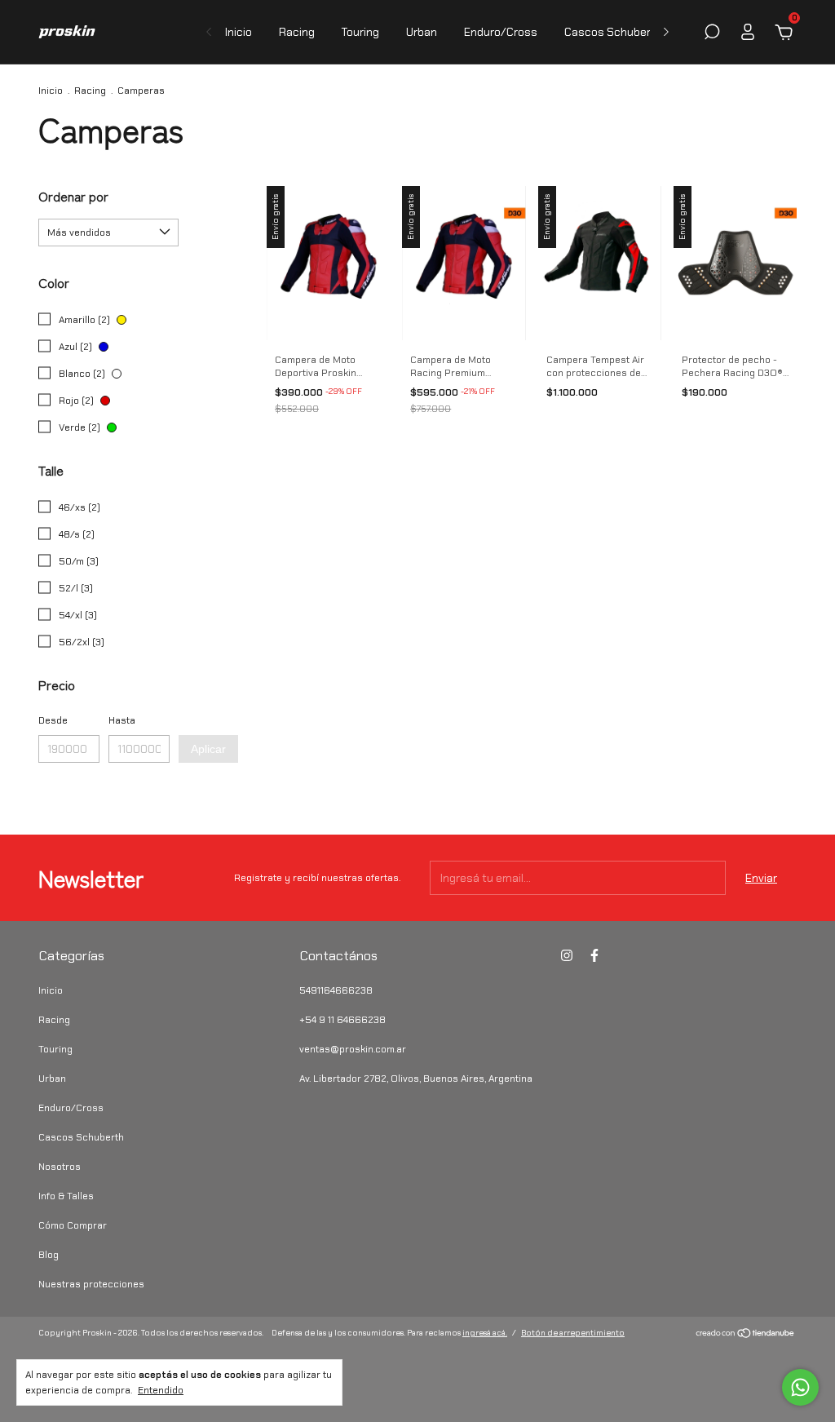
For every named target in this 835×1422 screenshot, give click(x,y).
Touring (360, 31)
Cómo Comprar (72, 1225)
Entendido (160, 1390)
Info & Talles (66, 1196)
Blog (48, 1254)
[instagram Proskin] (566, 955)
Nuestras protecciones (91, 1284)
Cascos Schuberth (613, 31)
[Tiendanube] (746, 1334)
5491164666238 (336, 990)
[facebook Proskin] (594, 955)
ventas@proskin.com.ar (352, 1049)
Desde (53, 720)
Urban (421, 31)
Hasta (121, 720)
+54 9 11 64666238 (342, 1019)
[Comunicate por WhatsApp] (800, 1387)
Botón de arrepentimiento (573, 1332)
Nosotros (59, 1166)
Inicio (238, 31)
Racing (297, 31)
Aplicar (208, 748)
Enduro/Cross (500, 31)
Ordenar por (73, 196)
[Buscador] (712, 34)
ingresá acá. (484, 1332)
